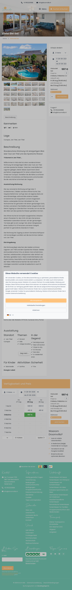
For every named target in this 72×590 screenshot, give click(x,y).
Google (8, 291)
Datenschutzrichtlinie (55, 289)
